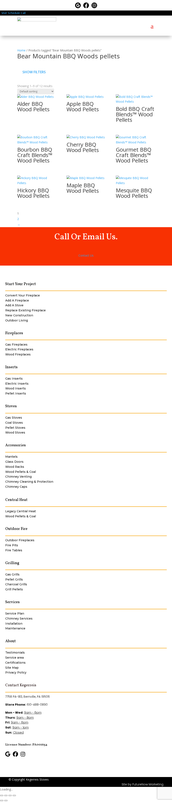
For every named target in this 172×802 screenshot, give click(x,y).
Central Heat (16, 500)
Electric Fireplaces (19, 349)
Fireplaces (14, 333)
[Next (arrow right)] (6, 800)
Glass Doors (14, 462)
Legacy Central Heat (20, 511)
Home (21, 50)
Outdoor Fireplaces (19, 540)
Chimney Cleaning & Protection (29, 482)
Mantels (11, 457)
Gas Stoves (13, 417)
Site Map (12, 668)
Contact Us (86, 255)
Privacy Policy (15, 672)
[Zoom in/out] (1, 795)
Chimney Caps (16, 487)
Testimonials (15, 652)
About (10, 641)
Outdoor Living (16, 320)
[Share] (10, 795)
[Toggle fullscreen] (6, 795)
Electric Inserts (17, 383)
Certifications (15, 662)
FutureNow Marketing (147, 784)
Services (12, 602)
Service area (14, 657)
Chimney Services (19, 618)
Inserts (11, 367)
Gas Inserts (14, 378)
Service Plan (14, 613)
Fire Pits (11, 545)
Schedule (14, 13)
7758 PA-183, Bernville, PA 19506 (27, 697)
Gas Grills (12, 574)
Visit (4, 13)
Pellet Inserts (15, 393)
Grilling (12, 563)
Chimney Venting (18, 476)
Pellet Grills (14, 579)
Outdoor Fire (16, 529)
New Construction (19, 315)
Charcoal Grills (16, 584)
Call (23, 13)
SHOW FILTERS (34, 72)
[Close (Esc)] (14, 795)
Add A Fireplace (17, 300)
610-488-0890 (37, 704)
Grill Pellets (14, 589)
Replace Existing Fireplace (25, 310)
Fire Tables (13, 550)
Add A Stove (14, 305)
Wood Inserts (15, 388)
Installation (13, 623)
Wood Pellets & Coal (20, 472)
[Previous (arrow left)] (1, 800)
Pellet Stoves (15, 428)
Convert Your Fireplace (22, 295)
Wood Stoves (15, 432)
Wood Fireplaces (18, 354)
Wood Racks (14, 467)
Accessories (15, 445)
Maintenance (15, 628)
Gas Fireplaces (16, 344)
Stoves (11, 406)
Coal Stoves (14, 423)
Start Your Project (20, 284)
